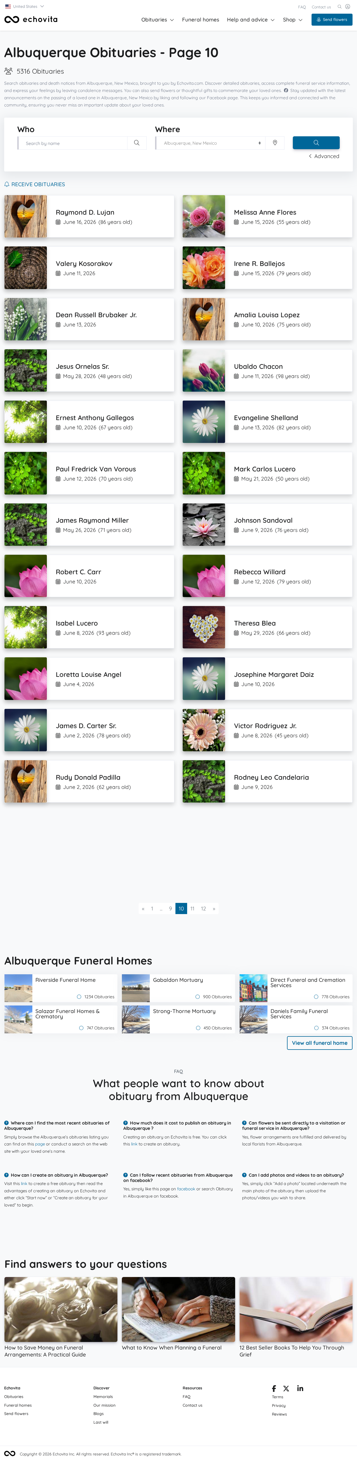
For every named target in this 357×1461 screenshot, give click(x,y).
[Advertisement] (171, 853)
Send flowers (335, 19)
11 (192, 908)
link (134, 1144)
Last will (100, 1422)
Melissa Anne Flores (265, 212)
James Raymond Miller (92, 520)
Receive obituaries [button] (38, 184)
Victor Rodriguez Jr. (265, 725)
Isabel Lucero (77, 623)
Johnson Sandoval (263, 520)
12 (203, 908)
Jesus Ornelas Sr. (82, 366)
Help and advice (247, 19)
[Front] (30, 19)
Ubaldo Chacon (258, 366)
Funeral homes (200, 19)
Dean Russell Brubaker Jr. (96, 315)
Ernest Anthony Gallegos (95, 417)
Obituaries (154, 19)
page (40, 1144)
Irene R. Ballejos (259, 263)
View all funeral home (320, 1043)
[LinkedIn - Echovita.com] (300, 1389)
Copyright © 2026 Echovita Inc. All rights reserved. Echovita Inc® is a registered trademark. (101, 1454)
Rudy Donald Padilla (88, 777)
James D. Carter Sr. (86, 725)
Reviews (279, 1414)
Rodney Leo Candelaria (271, 777)
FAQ (302, 6)
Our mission (104, 1405)
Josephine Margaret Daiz (274, 674)
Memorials (103, 1396)
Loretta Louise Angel (88, 674)
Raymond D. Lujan (85, 212)
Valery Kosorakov (84, 263)
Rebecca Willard (260, 572)
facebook (186, 1188)
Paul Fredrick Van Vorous (96, 469)
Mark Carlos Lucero (265, 469)
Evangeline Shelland (266, 417)
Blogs (98, 1413)
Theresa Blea (255, 623)
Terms (277, 1396)
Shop (289, 19)
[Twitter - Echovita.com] (286, 1389)
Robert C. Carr (78, 572)
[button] (25, 6)
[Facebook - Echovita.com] (274, 1389)
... (161, 908)
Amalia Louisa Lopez (267, 315)
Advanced (326, 156)
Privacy (279, 1405)
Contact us (321, 6)
